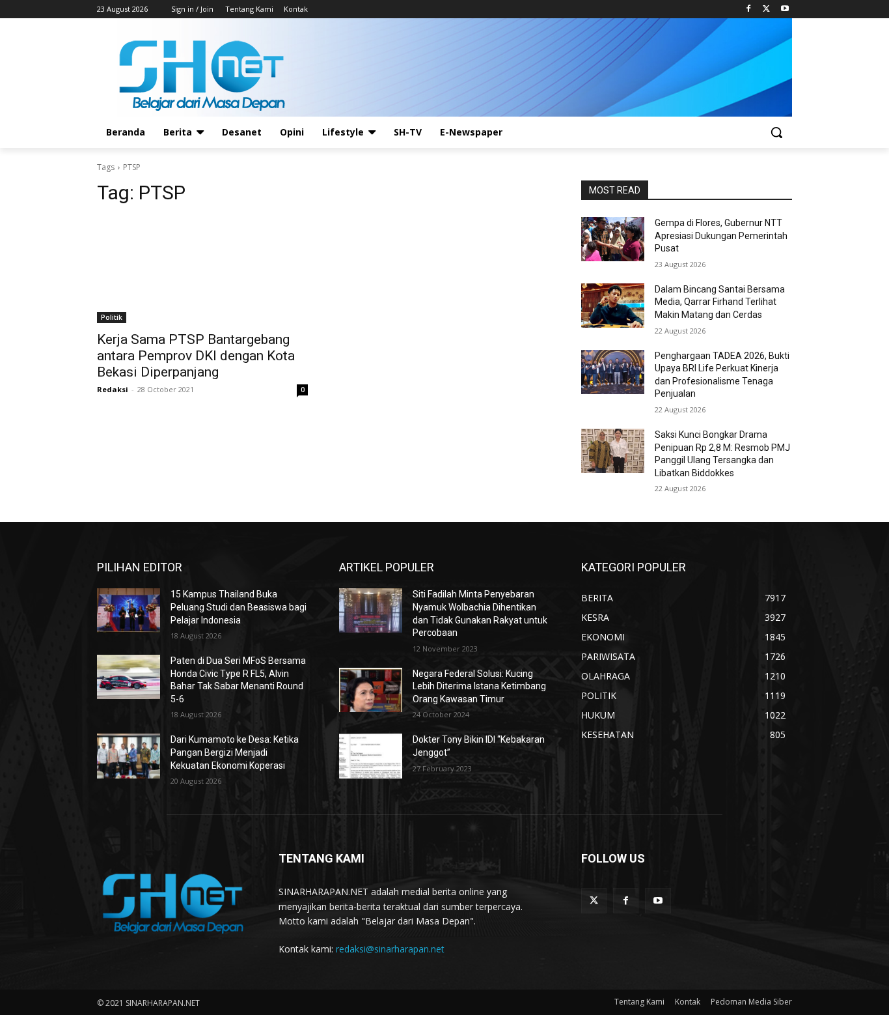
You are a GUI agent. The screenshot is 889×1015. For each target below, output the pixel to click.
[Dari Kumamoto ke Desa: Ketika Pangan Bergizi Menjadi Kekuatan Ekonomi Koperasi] (128, 756)
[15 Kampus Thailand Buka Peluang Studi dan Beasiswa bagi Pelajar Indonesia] (128, 610)
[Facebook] (748, 9)
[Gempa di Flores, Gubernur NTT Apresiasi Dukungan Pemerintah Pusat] (612, 239)
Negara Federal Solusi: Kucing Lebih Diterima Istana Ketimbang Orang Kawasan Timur (479, 686)
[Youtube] (784, 9)
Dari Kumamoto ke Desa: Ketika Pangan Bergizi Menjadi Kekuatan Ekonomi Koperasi (235, 752)
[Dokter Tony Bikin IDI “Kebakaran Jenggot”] (370, 756)
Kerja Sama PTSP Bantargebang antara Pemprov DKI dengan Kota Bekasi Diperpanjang (196, 356)
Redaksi (112, 389)
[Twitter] (766, 9)
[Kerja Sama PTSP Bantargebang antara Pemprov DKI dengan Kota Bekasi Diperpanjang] (202, 270)
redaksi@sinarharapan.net (390, 949)
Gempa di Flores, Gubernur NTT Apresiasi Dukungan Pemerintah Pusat (721, 235)
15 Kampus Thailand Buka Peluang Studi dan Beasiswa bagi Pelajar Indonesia (239, 607)
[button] (776, 132)
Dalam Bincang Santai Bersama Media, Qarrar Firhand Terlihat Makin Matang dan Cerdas (720, 302)
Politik (111, 317)
